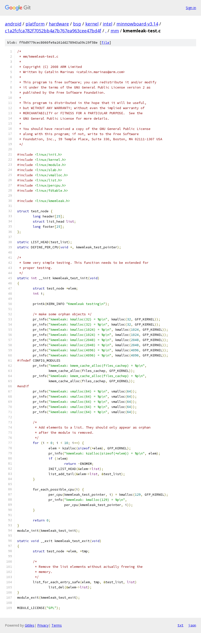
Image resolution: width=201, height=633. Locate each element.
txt (180, 625)
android (13, 24)
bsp (77, 24)
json (192, 625)
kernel (92, 24)
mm (115, 31)
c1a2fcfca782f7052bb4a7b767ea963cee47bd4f (53, 31)
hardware (59, 24)
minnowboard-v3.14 (137, 24)
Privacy (43, 625)
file (105, 42)
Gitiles (29, 625)
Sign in (191, 7)
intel (107, 24)
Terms (56, 625)
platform (35, 24)
